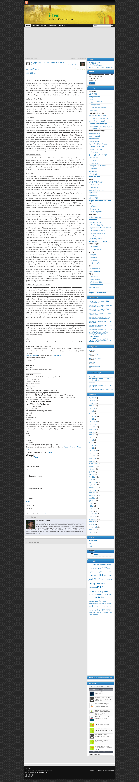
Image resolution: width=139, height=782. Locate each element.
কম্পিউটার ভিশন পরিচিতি (94, 177)
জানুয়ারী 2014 (92, 485)
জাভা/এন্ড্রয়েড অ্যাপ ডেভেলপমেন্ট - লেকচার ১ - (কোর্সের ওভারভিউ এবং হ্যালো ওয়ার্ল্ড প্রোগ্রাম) (102, 705)
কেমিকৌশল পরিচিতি (93, 198)
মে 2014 (91, 474)
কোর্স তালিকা (92, 376)
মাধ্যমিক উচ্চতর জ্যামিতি (95, 222)
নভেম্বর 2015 (92, 429)
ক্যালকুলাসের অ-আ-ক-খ (94, 271)
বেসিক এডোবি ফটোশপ (94, 612)
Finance (35, 513)
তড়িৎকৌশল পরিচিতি (95, 187)
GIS (101, 572)
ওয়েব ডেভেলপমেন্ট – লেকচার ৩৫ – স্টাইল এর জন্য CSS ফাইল (100, 313)
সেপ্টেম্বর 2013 (93, 495)
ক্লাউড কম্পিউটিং (93, 174)
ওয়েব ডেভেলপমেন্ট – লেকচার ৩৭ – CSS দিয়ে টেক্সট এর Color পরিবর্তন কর (100, 305)
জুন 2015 (91, 440)
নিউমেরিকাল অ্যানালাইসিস (95, 136)
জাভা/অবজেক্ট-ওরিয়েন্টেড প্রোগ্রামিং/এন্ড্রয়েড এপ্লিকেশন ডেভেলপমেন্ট (100, 127)
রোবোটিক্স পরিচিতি (94, 184)
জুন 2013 (91, 503)
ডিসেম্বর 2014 (93, 456)
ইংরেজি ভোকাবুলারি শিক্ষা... (95, 366)
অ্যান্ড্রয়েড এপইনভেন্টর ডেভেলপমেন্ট (99, 118)
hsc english (92, 575)
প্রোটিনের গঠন (93, 276)
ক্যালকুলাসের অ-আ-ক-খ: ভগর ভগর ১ (78, 58)
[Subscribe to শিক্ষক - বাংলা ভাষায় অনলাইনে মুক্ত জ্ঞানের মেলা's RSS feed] (26, 2)
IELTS (106, 575)
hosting (105, 572)
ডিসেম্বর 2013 (93, 487)
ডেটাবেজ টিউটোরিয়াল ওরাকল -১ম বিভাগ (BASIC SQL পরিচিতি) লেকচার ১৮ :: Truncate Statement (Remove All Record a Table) (99, 334)
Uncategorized (93, 541)
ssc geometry (98, 594)
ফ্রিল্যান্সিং (91, 99)
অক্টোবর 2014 (92, 461)
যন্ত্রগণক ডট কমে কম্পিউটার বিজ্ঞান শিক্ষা (101, 678)
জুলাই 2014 (92, 469)
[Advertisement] (69, 44)
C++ (89, 568)
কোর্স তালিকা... (92, 362)
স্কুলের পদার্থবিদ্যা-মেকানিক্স (95, 238)
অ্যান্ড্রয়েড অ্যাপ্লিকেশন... (95, 354)
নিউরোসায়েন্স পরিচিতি (94, 287)
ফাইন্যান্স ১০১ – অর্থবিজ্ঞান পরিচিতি (97, 293)
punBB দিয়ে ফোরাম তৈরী (97, 146)
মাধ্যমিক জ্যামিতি (93, 220)
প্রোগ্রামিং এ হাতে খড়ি (96, 149)
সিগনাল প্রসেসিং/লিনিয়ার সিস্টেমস (97, 190)
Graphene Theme (109, 770)
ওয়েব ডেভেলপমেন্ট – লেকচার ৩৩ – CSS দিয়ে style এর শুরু (100, 322)
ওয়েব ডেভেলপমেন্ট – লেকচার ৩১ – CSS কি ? (100, 329)
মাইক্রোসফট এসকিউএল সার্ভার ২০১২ (98, 144)
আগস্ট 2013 (92, 498)
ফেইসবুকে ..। (92, 551)
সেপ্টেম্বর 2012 (93, 527)
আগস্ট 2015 (92, 435)
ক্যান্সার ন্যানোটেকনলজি (94, 279)
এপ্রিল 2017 (92, 398)
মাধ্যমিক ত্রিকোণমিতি (93, 614)
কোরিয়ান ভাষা (93, 206)
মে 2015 (91, 443)
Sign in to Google (32, 355)
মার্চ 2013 (91, 511)
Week (98, 751)
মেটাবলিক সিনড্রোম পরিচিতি (95, 282)
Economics (31, 513)
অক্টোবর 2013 (92, 493)
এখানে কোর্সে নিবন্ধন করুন (33, 69)
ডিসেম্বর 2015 (93, 427)
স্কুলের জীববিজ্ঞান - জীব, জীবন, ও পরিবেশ (100, 227)
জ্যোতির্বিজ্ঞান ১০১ (93, 195)
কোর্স (33, 64)
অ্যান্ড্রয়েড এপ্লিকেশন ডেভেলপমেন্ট (97, 115)
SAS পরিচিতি (94, 163)
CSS (104, 568)
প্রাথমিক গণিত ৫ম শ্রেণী (95, 217)
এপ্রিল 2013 (92, 508)
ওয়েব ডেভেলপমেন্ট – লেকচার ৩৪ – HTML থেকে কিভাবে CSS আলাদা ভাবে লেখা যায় (99, 318)
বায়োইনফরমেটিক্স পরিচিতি (96, 285)
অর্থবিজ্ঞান (39, 513)
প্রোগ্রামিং (109, 610)
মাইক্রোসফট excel (94, 141)
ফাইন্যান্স (45, 513)
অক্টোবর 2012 (92, 524)
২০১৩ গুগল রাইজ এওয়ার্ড (95, 62)
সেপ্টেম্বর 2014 (93, 464)
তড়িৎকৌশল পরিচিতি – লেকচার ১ (32, 58)
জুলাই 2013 (92, 501)
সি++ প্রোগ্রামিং (93, 171)
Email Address (93, 78)
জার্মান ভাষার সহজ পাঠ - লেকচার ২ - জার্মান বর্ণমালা (101, 389)
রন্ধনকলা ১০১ (93, 257)
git (103, 572)
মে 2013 (91, 506)
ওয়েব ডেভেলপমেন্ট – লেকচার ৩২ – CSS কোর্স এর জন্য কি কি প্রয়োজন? (100, 326)
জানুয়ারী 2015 (92, 453)
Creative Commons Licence (41, 772)
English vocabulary (94, 572)
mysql (92, 583)
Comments (100, 687)
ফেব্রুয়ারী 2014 (93, 482)
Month (104, 751)
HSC (109, 572)
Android (96, 564)
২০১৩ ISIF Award (94, 64)
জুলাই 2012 (92, 532)
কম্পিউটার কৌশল (97, 603)
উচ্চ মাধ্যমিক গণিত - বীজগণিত (97, 230)
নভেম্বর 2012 (92, 522)
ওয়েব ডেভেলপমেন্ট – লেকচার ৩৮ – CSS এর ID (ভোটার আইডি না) (100, 301)
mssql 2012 (110, 579)
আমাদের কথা (92, 383)
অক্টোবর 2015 (92, 432)
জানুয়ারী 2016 (92, 424)
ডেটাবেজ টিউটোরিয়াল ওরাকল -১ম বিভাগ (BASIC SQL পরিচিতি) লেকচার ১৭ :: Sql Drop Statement (100, 340)
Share (28, 501)
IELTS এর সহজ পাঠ (95, 249)
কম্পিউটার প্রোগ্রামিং (106, 603)
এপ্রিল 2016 (92, 416)
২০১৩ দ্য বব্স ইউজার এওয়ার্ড (96, 65)
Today (93, 751)
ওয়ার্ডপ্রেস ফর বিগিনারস (94, 97)
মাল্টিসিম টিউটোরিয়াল (93, 157)
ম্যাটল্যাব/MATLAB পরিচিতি (97, 166)
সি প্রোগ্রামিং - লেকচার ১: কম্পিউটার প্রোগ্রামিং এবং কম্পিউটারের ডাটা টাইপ (103, 698)
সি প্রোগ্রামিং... (92, 350)
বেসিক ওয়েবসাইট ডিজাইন (96, 102)
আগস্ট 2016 (92, 406)
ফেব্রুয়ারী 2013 (93, 514)
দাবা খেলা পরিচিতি (94, 260)
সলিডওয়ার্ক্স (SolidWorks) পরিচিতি (98, 155)
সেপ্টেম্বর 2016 (93, 403)
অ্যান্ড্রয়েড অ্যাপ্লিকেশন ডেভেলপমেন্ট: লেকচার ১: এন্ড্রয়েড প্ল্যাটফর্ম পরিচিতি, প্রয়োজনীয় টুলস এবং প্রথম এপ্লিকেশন (103, 712)
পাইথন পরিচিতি (94, 152)
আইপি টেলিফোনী (93, 193)
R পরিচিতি (93, 160)
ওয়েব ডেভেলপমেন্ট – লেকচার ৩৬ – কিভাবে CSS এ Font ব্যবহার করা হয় (99, 309)
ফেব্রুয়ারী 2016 (93, 421)
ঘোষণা (90, 546)
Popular (92, 687)
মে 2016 (91, 414)
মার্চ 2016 (91, 419)
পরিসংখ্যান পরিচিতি (95, 268)
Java (110, 575)
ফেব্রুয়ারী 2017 (93, 400)
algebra (91, 565)
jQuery (102, 579)
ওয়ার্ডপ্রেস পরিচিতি (95, 105)
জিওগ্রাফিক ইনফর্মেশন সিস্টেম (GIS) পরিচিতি (100, 201)
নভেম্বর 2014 (92, 458)
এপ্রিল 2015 (92, 445)
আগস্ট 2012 (92, 530)
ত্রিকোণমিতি (94, 610)
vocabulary (106, 594)
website (99, 597)
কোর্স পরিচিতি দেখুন (31, 73)
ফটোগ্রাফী (93, 255)
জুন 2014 (91, 472)
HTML (100, 575)
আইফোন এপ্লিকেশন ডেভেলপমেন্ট (98, 124)
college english (96, 568)
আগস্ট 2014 (92, 466)
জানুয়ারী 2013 (92, 516)
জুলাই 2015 (92, 437)
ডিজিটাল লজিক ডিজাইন (94, 133)
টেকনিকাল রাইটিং (103, 607)
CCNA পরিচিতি (93, 94)
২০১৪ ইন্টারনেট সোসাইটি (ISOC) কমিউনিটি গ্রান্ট (101, 67)
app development (106, 565)
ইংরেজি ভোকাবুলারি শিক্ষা (96, 211)
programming (96, 591)
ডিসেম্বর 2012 (93, 519)
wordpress (93, 601)
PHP (100, 587)
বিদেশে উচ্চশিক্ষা (94, 246)
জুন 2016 (91, 411)
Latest (107, 687)
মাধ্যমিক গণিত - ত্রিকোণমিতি (96, 225)
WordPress (97, 770)
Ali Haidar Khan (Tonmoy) (73, 64)
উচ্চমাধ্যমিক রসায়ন (93, 236)
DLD (108, 568)
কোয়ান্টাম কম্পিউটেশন (94, 139)
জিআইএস (98, 607)
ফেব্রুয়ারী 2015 (93, 450)
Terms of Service (69, 447)
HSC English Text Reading (98, 241)
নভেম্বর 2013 (92, 490)
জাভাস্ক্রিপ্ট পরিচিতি (93, 110)
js (105, 579)
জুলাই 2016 (92, 408)
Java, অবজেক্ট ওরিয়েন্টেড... (96, 358)
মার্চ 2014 (91, 479)
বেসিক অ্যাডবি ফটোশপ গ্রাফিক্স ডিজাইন (100, 107)
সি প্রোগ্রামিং (93, 168)
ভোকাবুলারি (102, 612)
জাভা (94, 607)
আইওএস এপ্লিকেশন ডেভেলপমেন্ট (97, 121)
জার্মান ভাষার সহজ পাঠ (94, 209)
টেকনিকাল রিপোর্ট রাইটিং (96, 263)
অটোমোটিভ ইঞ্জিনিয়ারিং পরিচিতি (96, 182)
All (109, 751)
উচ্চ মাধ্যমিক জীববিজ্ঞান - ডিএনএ (97, 233)
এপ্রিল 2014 (92, 477)
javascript (94, 579)
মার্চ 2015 (91, 448)
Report (50, 452)
